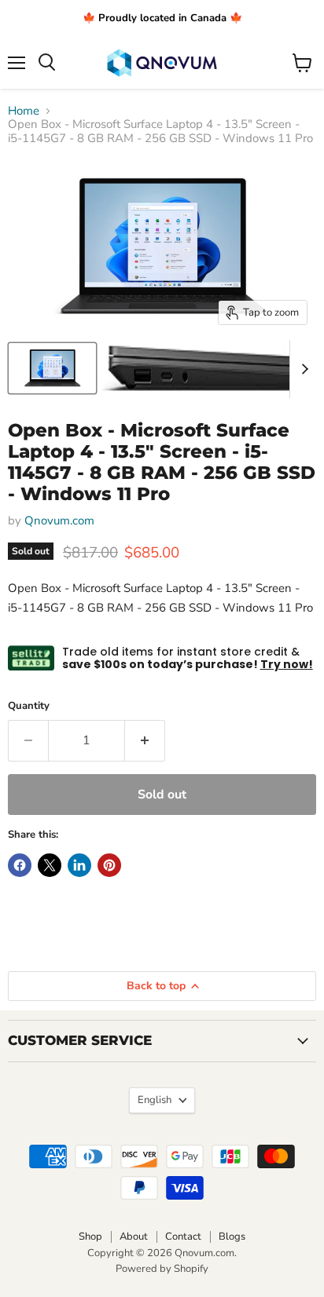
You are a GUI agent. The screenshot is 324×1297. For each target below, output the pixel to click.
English (154, 1100)
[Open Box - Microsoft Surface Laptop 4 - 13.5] (52, 368)
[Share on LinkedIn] (79, 865)
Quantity (29, 706)
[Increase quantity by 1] (145, 740)
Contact (183, 1236)
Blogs (232, 1236)
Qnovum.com (59, 520)
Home (23, 111)
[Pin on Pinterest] (109, 865)
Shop (90, 1236)
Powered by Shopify (162, 1269)
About (134, 1236)
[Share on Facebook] (19, 865)
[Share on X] (49, 865)
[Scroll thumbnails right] (302, 369)
